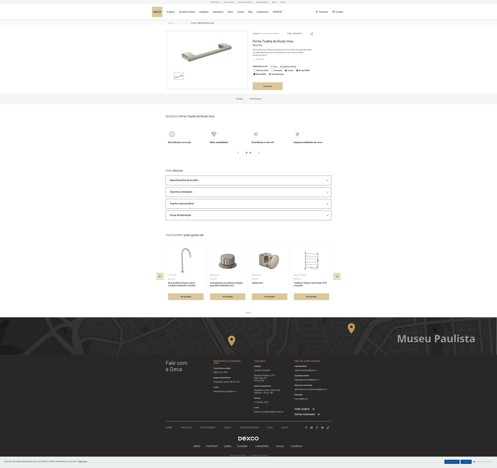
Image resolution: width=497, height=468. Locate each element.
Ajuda (274, 2)
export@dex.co (301, 399)
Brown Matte (304, 70)
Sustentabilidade (262, 2)
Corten (290, 70)
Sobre (230, 12)
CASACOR (277, 12)
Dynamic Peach (289, 67)
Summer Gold (262, 70)
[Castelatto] (262, 446)
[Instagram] (311, 427)
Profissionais (215, 2)
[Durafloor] (296, 446)
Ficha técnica (255, 99)
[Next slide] (259, 153)
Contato (240, 12)
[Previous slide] (160, 276)
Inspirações (218, 12)
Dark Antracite (278, 74)
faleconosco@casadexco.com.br (268, 412)
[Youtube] (322, 427)
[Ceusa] (280, 446)
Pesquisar (323, 12)
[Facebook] (317, 427)
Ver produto (186, 296)
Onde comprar (229, 2)
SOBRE (169, 427)
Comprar (339, 12)
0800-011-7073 (221, 372)
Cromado (278, 70)
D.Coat (282, 2)
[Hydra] (227, 446)
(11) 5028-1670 (261, 402)
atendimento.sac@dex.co (225, 391)
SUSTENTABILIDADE (249, 427)
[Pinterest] (306, 427)
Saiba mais (82, 461)
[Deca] (157, 12)
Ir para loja (268, 86)
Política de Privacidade (238, 455)
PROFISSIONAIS (208, 427)
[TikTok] (327, 427)
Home (170, 23)
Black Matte (261, 74)
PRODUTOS (186, 427)
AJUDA (227, 427)
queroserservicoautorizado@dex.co (311, 389)
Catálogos (204, 12)
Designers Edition (187, 12)
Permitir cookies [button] (452, 462)
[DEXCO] (248, 438)
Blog (250, 12)
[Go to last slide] (238, 153)
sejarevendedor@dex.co (305, 370)
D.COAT (285, 427)
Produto (239, 99)
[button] (482, 462)
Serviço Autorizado (245, 2)
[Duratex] (242, 446)
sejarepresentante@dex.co (307, 380)
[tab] (246, 153)
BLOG (270, 427)
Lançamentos (263, 12)
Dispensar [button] (466, 462)
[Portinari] (212, 446)
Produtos (170, 12)
